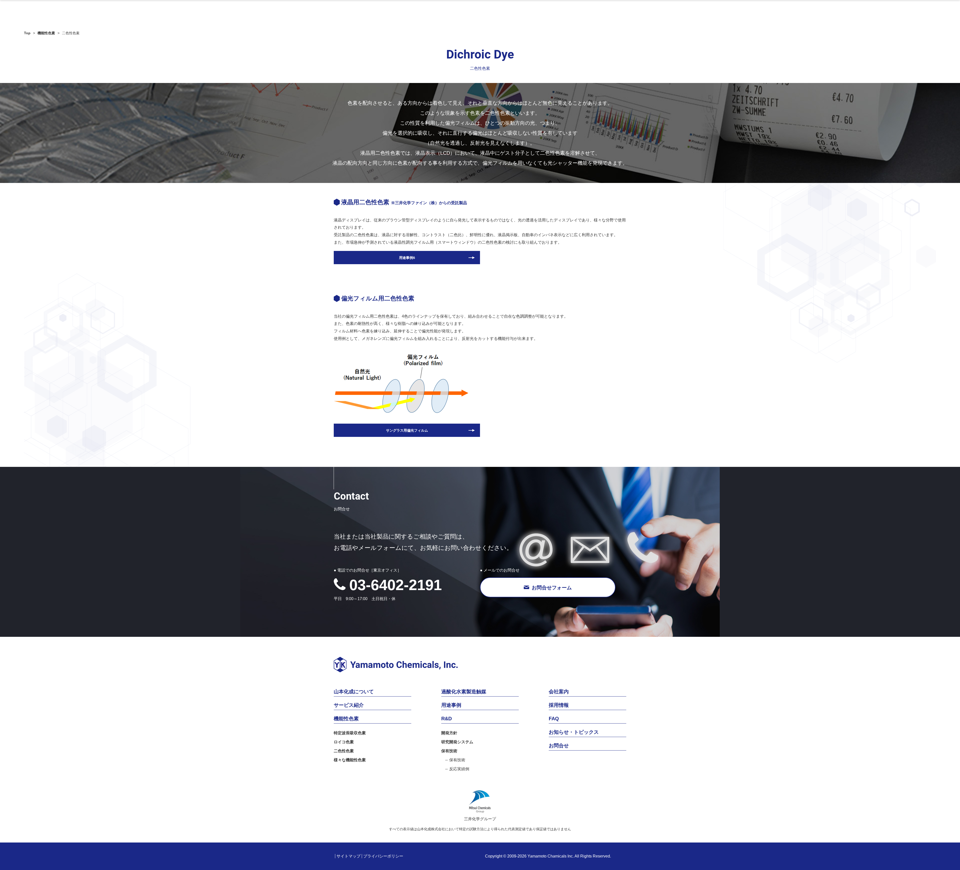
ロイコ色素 (344, 742)
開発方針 (449, 733)
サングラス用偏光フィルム (407, 430)
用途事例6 (407, 258)
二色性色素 (344, 751)
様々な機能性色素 (350, 760)
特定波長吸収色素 (350, 733)
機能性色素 (46, 33)
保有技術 (449, 751)
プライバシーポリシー (383, 856)
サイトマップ (348, 856)
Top (27, 33)
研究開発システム (457, 742)
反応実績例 (459, 769)
